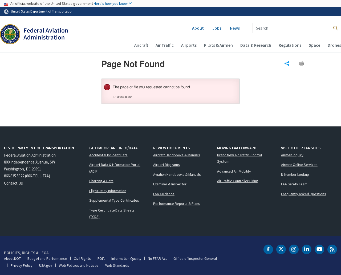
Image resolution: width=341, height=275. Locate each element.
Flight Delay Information (107, 190)
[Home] (34, 35)
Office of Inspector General (195, 258)
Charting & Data (101, 180)
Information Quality (126, 258)
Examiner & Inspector (169, 184)
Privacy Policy (22, 265)
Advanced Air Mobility (234, 171)
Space (314, 45)
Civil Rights (82, 258)
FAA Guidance (163, 194)
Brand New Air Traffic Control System (239, 158)
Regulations (290, 45)
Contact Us (13, 183)
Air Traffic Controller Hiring (237, 180)
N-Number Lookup (295, 174)
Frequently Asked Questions (303, 194)
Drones (334, 45)
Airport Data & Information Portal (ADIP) (114, 168)
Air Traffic (165, 45)
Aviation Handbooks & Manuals (177, 174)
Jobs (216, 28)
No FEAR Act (157, 258)
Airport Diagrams (166, 164)
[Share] (287, 63)
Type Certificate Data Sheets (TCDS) (112, 213)
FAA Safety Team (294, 184)
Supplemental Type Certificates (114, 200)
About (198, 28)
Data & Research (255, 45)
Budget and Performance (47, 258)
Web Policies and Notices (79, 265)
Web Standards (117, 265)
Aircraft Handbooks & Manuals (176, 155)
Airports (189, 45)
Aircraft (141, 45)
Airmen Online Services (299, 164)
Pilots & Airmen (218, 45)
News (235, 28)
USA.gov (45, 265)
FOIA (101, 258)
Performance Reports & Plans (176, 203)
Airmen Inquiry (292, 155)
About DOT (12, 258)
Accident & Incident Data (108, 155)
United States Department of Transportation (42, 11)
